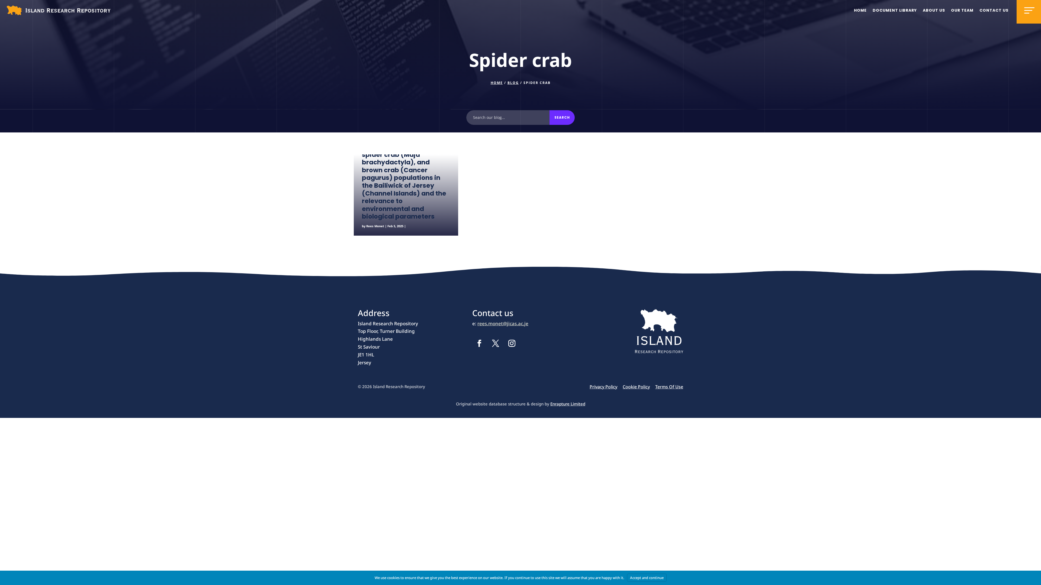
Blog (513, 82)
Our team (962, 10)
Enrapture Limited (567, 404)
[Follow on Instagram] (512, 343)
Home (860, 10)
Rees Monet (375, 226)
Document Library (895, 10)
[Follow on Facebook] (479, 343)
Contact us (993, 10)
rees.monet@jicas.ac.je (502, 323)
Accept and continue (647, 577)
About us (934, 10)
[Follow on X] (496, 343)
